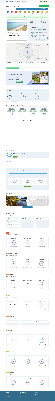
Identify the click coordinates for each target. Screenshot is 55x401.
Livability (44, 1)
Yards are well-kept (14, 180)
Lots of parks (27, 180)
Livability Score (38, 29)
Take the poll (16, 101)
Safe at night (27, 182)
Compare (27, 207)
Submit (27, 186)
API (20, 396)
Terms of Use (8, 396)
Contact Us (7, 399)
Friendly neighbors (14, 182)
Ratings (13, 32)
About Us (7, 393)
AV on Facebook (37, 394)
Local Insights (22, 393)
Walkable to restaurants (40, 180)
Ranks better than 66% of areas (12, 35)
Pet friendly (40, 182)
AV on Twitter (35, 394)
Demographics (31, 8)
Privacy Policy (8, 397)
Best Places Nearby (42, 8)
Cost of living (33, 35)
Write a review (15, 156)
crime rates (35, 32)
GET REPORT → (19, 81)
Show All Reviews (8, 161)
